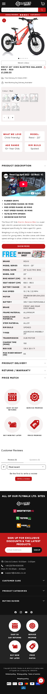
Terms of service (34, 674)
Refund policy (11, 674)
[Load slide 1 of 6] (18, 58)
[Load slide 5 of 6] (25, 58)
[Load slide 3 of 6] (22, 58)
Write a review (23, 479)
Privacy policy (22, 674)
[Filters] (3, 467)
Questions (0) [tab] (35, 460)
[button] (4, 3)
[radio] (6, 98)
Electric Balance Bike (27, 222)
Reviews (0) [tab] (12, 460)
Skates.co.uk (21, 668)
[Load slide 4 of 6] (23, 58)
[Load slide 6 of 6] (27, 58)
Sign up (37, 550)
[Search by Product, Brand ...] (42, 10)
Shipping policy (23, 678)
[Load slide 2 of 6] (20, 58)
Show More (23, 246)
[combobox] (23, 10)
